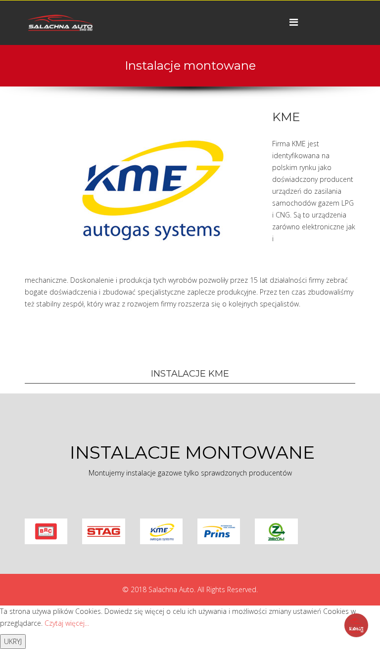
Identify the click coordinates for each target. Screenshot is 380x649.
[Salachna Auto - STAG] (103, 531)
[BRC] (46, 531)
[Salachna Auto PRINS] (218, 531)
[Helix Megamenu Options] (293, 21)
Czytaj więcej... (67, 623)
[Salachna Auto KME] (161, 531)
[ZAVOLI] (276, 531)
